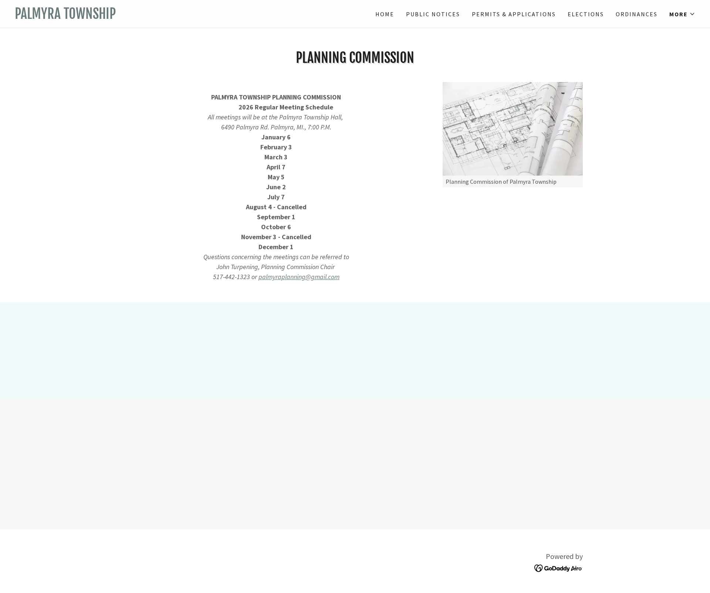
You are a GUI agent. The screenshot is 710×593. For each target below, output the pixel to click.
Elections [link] (586, 14)
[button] (682, 14)
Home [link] (384, 14)
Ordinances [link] (636, 14)
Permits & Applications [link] (514, 14)
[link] (185, 16)
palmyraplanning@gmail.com (298, 276)
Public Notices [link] (433, 14)
